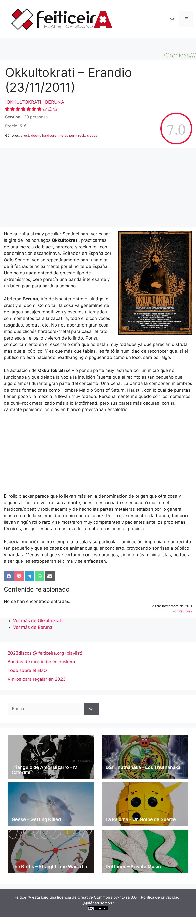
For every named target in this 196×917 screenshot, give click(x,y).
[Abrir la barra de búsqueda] (172, 19)
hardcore (49, 135)
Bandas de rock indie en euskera (41, 661)
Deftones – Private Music (133, 866)
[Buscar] (91, 709)
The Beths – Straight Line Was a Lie (50, 866)
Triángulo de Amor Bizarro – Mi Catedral (45, 770)
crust (25, 135)
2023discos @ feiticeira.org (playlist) (45, 653)
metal (62, 135)
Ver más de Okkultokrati (37, 620)
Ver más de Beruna (32, 627)
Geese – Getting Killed (36, 819)
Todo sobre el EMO (27, 670)
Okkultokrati (24, 102)
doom (35, 135)
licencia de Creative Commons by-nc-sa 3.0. (97, 897)
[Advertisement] (98, 189)
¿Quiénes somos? (98, 903)
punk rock (77, 135)
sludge (92, 135)
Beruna (54, 102)
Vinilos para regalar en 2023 (37, 679)
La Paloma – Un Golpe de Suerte (141, 819)
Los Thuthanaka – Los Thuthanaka (143, 767)
